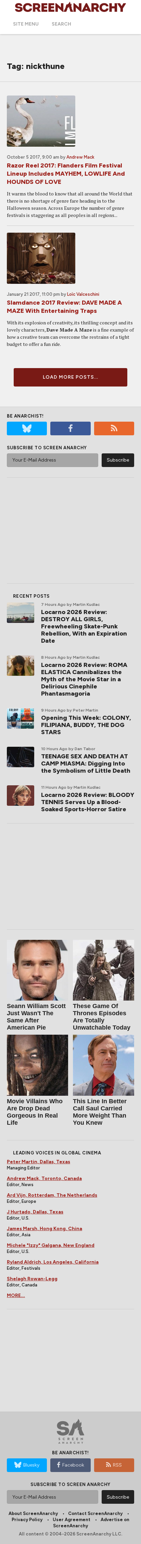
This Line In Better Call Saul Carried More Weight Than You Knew (100, 1112)
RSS (117, 1465)
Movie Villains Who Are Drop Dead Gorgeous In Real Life (35, 1112)
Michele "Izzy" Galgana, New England (50, 1245)
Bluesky (31, 1465)
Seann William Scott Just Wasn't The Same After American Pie (36, 1017)
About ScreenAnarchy (33, 1513)
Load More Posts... (70, 377)
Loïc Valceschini (83, 294)
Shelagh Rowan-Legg (32, 1279)
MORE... (16, 1295)
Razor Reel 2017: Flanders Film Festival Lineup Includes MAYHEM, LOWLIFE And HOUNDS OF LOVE (66, 174)
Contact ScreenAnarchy (95, 1513)
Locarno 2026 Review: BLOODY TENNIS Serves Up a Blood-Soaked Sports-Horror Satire (87, 802)
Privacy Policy (27, 1519)
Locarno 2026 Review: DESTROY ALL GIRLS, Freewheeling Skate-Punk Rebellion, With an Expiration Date (84, 626)
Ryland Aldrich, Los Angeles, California (53, 1262)
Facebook (73, 1465)
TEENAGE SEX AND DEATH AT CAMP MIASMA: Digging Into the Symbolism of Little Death (85, 763)
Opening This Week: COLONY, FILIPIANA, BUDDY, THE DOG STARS (86, 725)
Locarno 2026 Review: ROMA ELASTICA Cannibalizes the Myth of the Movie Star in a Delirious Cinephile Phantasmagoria (84, 679)
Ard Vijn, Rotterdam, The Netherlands (52, 1195)
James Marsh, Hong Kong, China (44, 1229)
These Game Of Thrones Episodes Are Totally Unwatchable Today (101, 1017)
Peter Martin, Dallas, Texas (38, 1162)
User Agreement (71, 1519)
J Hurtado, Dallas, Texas (35, 1212)
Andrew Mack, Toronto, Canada (44, 1178)
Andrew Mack (80, 157)
